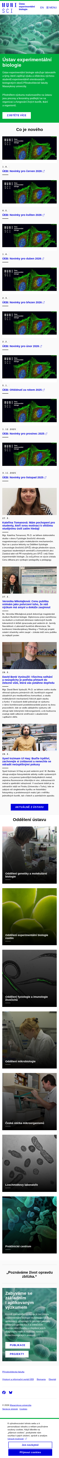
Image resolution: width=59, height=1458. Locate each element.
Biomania (41, 1379)
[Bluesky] (10, 1392)
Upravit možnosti (16, 1439)
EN (42, 7)
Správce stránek (10, 1409)
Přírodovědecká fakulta (13, 1372)
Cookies (23, 1409)
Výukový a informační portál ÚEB (18, 1379)
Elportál (52, 1379)
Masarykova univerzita (20, 1405)
